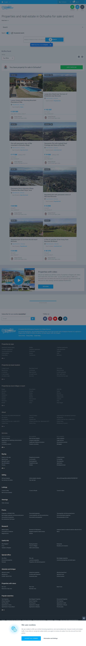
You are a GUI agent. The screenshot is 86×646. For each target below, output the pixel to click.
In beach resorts (60, 457)
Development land (61, 465)
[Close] (84, 618)
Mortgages (59, 444)
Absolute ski (5, 574)
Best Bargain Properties (34, 599)
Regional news (5, 533)
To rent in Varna (60, 490)
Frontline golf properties (34, 574)
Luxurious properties (34, 560)
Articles (31, 533)
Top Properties (5, 599)
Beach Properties (33, 601)
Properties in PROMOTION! (8, 513)
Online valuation (60, 438)
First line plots (60, 606)
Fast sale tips (32, 480)
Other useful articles (34, 547)
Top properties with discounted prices (66, 513)
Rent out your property (34, 438)
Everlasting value (33, 576)
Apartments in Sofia (61, 603)
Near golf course (6, 461)
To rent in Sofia (5, 490)
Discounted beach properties (63, 515)
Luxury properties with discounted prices (38, 515)
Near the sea (5, 459)
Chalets (31, 465)
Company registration (34, 440)
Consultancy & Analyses (7, 531)
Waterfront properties (34, 572)
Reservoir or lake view (7, 588)
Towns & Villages (33, 545)
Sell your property (6, 438)
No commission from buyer (8, 519)
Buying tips (59, 543)
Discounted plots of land (62, 517)
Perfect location (60, 576)
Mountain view (32, 588)
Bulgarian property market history (37, 531)
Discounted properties (34, 513)
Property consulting (33, 444)
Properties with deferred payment (37, 562)
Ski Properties (60, 601)
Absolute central (5, 572)
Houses (3, 465)
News (58, 531)
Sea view (4, 586)
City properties (60, 461)
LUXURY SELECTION (7, 576)
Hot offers (4, 558)
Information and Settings (51, 638)
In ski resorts (32, 459)
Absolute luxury (60, 574)
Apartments (59, 463)
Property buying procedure (39, 620)
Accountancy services (62, 442)
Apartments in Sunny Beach (8, 606)
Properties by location (34, 457)
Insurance (4, 442)
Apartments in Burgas (34, 604)
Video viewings (5, 503)
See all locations (5, 463)
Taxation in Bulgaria (6, 547)
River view (31, 586)
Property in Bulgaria (27, 620)
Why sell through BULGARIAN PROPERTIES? (67, 478)
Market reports (5, 529)
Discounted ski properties (8, 517)
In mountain (59, 459)
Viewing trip (50, 620)
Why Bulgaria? (5, 543)
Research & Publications (35, 529)
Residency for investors (62, 545)
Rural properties (33, 461)
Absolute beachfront (61, 572)
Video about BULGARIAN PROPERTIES (69, 620)
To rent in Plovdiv (33, 490)
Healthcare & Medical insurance (36, 442)
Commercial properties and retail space (66, 560)
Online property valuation (35, 478)
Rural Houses (32, 603)
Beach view (59, 586)
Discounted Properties (62, 599)
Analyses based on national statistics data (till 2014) (69, 529)
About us (56, 620)
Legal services (60, 440)
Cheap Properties (6, 601)
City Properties (5, 603)
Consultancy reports (6, 444)
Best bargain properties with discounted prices (13, 515)
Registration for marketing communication (12, 440)
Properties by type (33, 463)
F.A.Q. (3, 545)
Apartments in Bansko (34, 606)
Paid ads (4, 562)
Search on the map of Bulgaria (14, 620)
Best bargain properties (62, 558)
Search (3, 620)
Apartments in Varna (6, 604)
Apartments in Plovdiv (62, 604)
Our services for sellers (7, 480)
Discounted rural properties (35, 517)
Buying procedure (33, 543)
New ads (31, 558)
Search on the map (6, 457)
